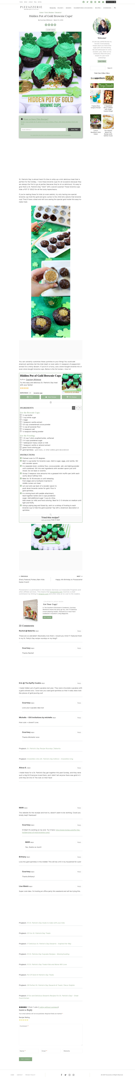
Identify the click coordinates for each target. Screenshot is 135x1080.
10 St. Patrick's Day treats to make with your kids (46, 923)
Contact (31, 2)
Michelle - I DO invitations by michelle (35, 717)
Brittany (22, 857)
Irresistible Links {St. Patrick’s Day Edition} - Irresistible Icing (50, 759)
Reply (79, 631)
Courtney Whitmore (46, 20)
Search (110, 68)
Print (31, 397)
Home (21, 2)
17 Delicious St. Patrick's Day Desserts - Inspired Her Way (49, 944)
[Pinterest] (95, 2)
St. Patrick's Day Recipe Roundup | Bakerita (43, 748)
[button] (21, 388)
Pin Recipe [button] (72, 397)
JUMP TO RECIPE (51, 29)
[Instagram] (91, 2)
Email (44, 1051)
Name (22, 1051)
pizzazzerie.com (56, 592)
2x (76, 408)
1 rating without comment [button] (48, 1007)
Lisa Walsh (24, 886)
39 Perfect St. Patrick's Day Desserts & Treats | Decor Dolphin (51, 985)
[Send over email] (55, 25)
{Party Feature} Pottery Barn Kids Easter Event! (31, 579)
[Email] (103, 2)
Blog (35, 2)
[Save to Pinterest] (52, 25)
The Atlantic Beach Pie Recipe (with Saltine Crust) (108, 133)
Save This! (74, 129)
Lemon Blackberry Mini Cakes (96, 132)
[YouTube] (99, 2)
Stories (39, 2)
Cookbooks (107, 8)
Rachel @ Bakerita (27, 631)
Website (67, 1051)
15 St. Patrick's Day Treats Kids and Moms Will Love (47, 964)
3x (80, 408)
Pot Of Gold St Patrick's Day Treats (40, 975)
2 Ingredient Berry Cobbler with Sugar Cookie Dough (108, 108)
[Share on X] (49, 25)
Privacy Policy (30, 1074)
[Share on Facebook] (46, 25)
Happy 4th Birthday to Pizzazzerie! (69, 578)
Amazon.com (43, 594)
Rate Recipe (52, 397)
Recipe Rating (24, 1017)
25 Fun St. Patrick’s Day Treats (38, 933)
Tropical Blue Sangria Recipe (96, 106)
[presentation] (95, 97)
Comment (24, 1026)
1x (73, 408)
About (25, 2)
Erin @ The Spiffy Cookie (30, 683)
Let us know (46, 520)
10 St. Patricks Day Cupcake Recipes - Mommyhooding (48, 954)
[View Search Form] (115, 8)
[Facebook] (84, 2)
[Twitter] (87, 2)
